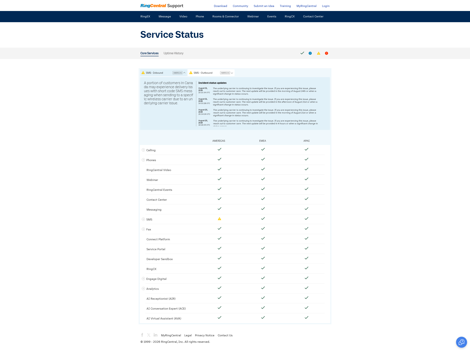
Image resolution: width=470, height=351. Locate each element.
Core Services (149, 53)
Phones (151, 160)
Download (220, 6)
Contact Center (313, 16)
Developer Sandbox (160, 259)
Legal (188, 335)
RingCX (290, 16)
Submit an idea (264, 6)
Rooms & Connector (225, 16)
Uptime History (173, 53)
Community (240, 6)
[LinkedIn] (155, 335)
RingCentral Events (159, 190)
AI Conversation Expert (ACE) (166, 308)
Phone (200, 16)
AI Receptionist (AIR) (161, 298)
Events (271, 16)
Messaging (154, 209)
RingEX (145, 16)
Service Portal (156, 249)
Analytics (152, 289)
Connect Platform (158, 239)
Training (285, 6)
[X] (148, 335)
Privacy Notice (204, 335)
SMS (149, 219)
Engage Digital (156, 279)
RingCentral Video (159, 170)
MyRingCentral (307, 6)
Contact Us (225, 335)
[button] (461, 342)
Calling (151, 150)
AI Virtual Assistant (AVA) (164, 318)
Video (183, 16)
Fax (148, 229)
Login (326, 6)
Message (165, 16)
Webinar (253, 16)
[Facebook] (142, 335)
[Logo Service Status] (161, 5)
